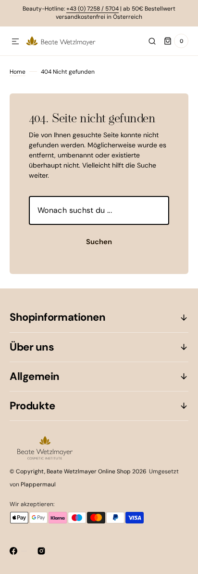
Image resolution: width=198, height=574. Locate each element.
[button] (15, 41)
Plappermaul (38, 484)
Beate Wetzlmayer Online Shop (89, 471)
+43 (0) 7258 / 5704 (92, 9)
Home (17, 72)
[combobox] (99, 210)
